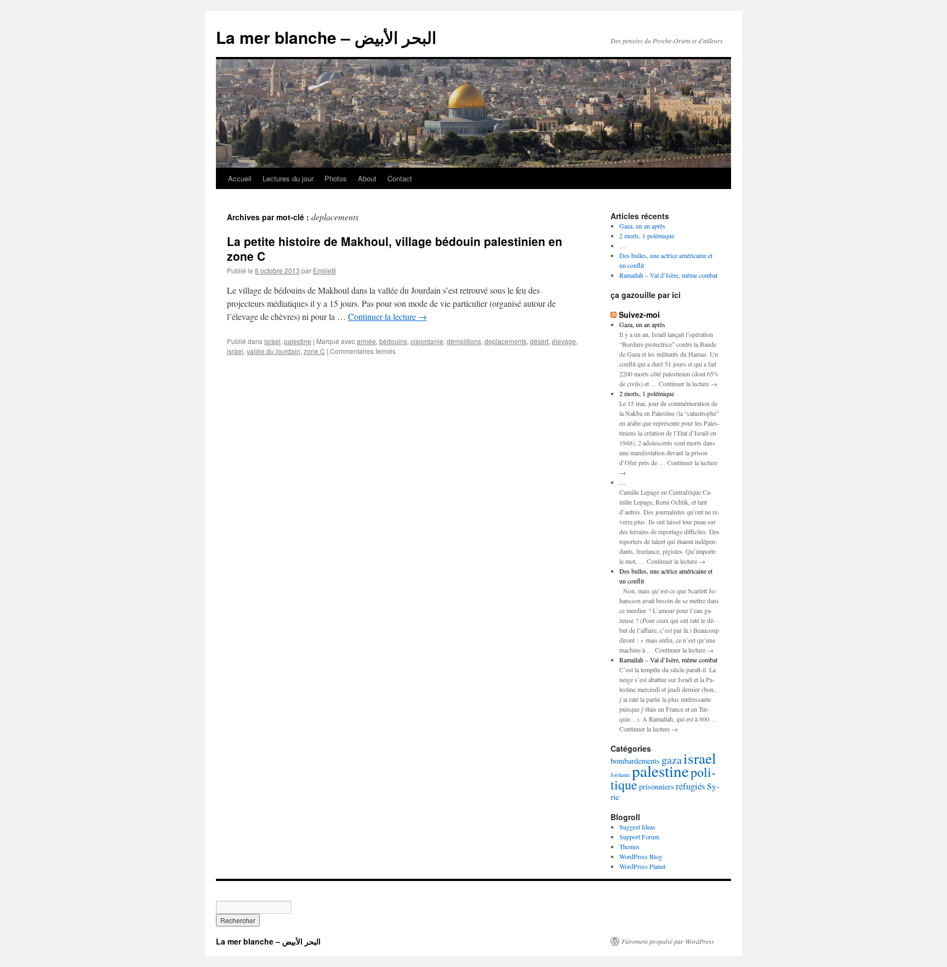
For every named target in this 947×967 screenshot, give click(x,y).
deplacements (505, 341)
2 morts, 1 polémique (646, 235)
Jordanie (620, 775)
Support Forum (639, 836)
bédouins (393, 341)
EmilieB (324, 270)
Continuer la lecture (387, 316)
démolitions (464, 341)
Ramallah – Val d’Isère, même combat (668, 275)
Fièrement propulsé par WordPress (667, 941)
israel (272, 341)
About (367, 178)
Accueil (240, 178)
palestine (297, 341)
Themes (629, 846)
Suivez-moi (639, 314)
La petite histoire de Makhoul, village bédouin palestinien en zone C (394, 248)
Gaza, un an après (642, 225)
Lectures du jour (288, 178)
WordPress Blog (640, 856)
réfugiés (690, 786)
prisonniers (656, 786)
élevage (564, 341)
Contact (399, 178)
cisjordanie (426, 341)
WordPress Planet (642, 866)
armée (366, 341)
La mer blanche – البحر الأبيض (326, 37)
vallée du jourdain (273, 351)
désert (539, 341)
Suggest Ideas (637, 826)
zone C (314, 351)
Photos (335, 178)
